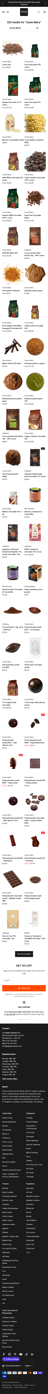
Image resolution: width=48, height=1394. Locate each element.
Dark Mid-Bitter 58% (10, 253)
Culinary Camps (8, 1326)
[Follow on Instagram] (9, 1354)
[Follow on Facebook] (3, 1354)
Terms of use (7, 1142)
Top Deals (29, 1177)
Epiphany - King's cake (10, 1236)
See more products (24, 954)
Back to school (7, 1291)
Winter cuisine (7, 1220)
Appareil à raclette (33, 1200)
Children (29, 1161)
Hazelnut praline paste (33, 291)
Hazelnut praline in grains (34, 363)
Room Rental (7, 1347)
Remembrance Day (9, 1267)
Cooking (29, 1118)
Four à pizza (30, 1232)
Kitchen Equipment (9, 1122)
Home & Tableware (33, 1145)
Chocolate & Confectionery (31, 1127)
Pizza (28, 1157)
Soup (4, 1299)
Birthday (5, 1188)
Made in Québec (8, 1287)
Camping (5, 1204)
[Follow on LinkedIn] (32, 1354)
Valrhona (5, 624)
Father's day (6, 1244)
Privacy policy (7, 1146)
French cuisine (7, 1216)
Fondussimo (30, 1228)
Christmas (6, 1275)
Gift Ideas (29, 1169)
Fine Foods (30, 1133)
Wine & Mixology (32, 1141)
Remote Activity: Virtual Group (10, 1341)
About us (5, 1134)
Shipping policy (7, 1154)
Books (28, 1149)
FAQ (3, 1158)
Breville (28, 1216)
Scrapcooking (29, 586)
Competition (6, 1130)
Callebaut (27, 250)
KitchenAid (30, 1240)
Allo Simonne (29, 509)
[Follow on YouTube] (20, 1354)
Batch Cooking (7, 1192)
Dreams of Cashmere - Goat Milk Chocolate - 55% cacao (34, 938)
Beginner (5, 1228)
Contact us (6, 1138)
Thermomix (30, 1248)
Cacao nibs (6, 65)
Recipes (5, 1126)
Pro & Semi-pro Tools (34, 1165)
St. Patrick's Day (8, 1295)
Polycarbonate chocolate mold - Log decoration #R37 (34, 820)
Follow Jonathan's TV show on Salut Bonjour (10, 1175)
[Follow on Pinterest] (15, 1354)
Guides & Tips (7, 1118)
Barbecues (30, 1208)
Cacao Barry (6, 62)
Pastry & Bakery (32, 1122)
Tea (3, 1303)
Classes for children (9, 1322)
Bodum (28, 1212)
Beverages (30, 1137)
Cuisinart (29, 1224)
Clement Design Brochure (11, 1170)
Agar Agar (30, 1188)
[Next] (45, 3)
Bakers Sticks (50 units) (11, 363)
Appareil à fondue (32, 1196)
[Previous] (2, 3)
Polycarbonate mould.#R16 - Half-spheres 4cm (9, 742)
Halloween (6, 1252)
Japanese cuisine (8, 1224)
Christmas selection (9, 1196)
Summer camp (7, 1200)
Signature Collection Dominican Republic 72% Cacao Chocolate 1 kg (12, 551)
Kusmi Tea (30, 1244)
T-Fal (28, 1252)
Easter (4, 1279)
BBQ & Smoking (32, 1153)
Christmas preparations (11, 1283)
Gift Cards (30, 1173)
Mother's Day (7, 1240)
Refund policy (7, 1150)
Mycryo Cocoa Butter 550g (13, 140)
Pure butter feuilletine (11, 291)
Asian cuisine (7, 1212)
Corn (4, 1271)
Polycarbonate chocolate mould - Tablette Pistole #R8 (12, 898)
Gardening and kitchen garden (10, 1261)
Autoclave (30, 1204)
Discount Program (9, 1162)
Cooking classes (8, 1318)
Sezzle (4, 1166)
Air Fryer (29, 1192)
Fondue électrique (32, 1236)
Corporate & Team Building (9, 1335)
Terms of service (29, 1385)
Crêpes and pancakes (10, 1208)
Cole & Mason (31, 1220)
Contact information (21, 1387)
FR (39, 12)
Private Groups (7, 1330)
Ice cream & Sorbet (9, 1248)
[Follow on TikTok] (26, 1354)
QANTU (27, 933)
